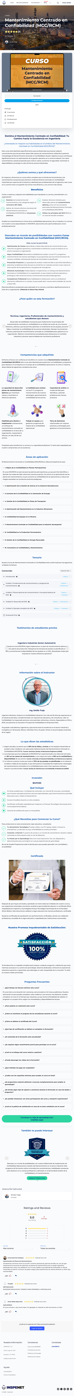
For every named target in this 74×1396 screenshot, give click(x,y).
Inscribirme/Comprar (37, 100)
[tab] (37, 486)
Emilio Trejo (16, 1207)
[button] (35, 358)
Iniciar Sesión (66, 3)
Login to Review (37, 1340)
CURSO (7, 15)
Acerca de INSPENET (34, 1359)
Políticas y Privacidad (34, 1365)
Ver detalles (9, 36)
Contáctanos (8, 1384)
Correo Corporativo (10, 1387)
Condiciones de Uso (34, 1362)
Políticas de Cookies (34, 1369)
